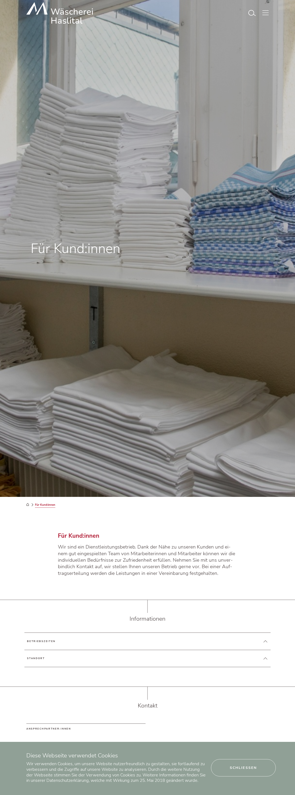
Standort (36, 658)
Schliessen (243, 767)
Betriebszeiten (41, 641)
